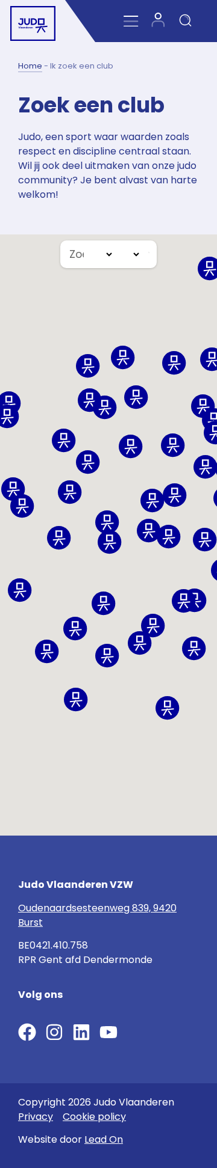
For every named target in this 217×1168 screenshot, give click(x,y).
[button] (105, 407)
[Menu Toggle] (131, 21)
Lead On (103, 1139)
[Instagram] (54, 1032)
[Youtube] (108, 1032)
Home (30, 66)
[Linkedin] (81, 1032)
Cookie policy (94, 1117)
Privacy (35, 1117)
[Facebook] (27, 1032)
